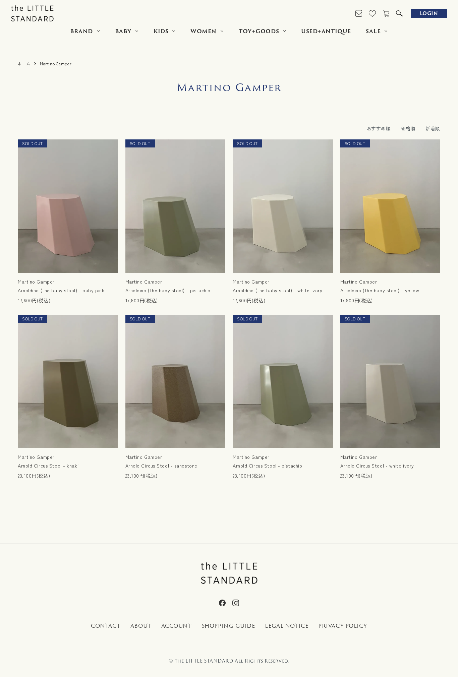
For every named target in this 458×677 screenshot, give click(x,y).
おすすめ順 (378, 128)
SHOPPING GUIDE (228, 626)
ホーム (24, 63)
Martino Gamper (55, 63)
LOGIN (429, 13)
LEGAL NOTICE (286, 626)
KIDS (161, 31)
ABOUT (140, 626)
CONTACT (105, 626)
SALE (373, 31)
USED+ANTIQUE (326, 31)
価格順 (408, 128)
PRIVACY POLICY (342, 626)
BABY (123, 31)
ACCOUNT (176, 626)
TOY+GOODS (259, 31)
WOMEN (203, 31)
